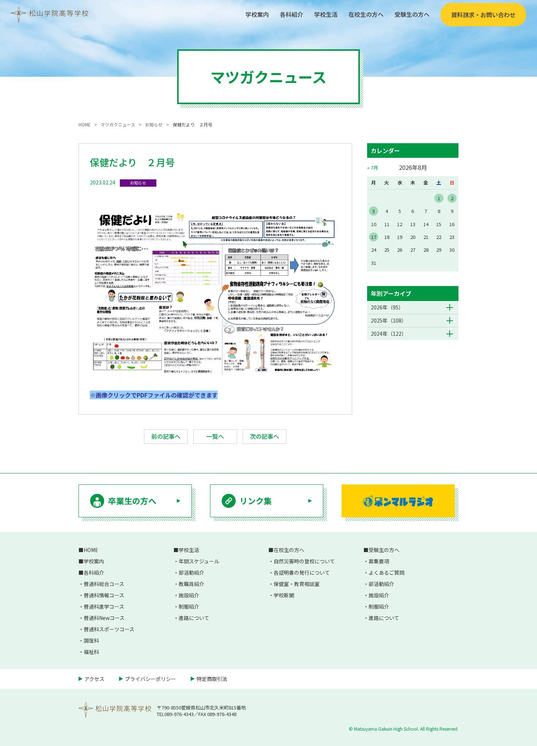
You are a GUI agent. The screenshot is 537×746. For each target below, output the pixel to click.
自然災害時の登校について (304, 561)
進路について (194, 617)
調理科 (91, 640)
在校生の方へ (366, 14)
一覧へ (215, 436)
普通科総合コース (104, 583)
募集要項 (379, 561)
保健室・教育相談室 (297, 583)
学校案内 (257, 14)
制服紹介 (189, 606)
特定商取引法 (212, 678)
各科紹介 (291, 14)
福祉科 (91, 651)
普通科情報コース (104, 595)
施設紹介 (189, 595)
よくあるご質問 (386, 572)
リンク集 (256, 500)
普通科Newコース (104, 617)
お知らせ (138, 183)
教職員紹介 (191, 583)
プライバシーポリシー (150, 678)
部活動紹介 (191, 572)
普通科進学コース (104, 606)
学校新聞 (284, 595)
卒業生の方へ (132, 500)
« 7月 (372, 167)
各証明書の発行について (302, 572)
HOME (91, 549)
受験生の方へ (412, 14)
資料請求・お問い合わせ (483, 14)
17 (373, 236)
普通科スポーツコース (109, 629)
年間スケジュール (199, 561)
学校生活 (326, 14)
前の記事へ (165, 436)
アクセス (94, 678)
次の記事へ (264, 436)
